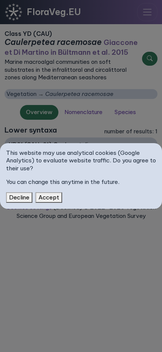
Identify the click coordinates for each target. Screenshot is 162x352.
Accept (48, 197)
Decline (19, 197)
